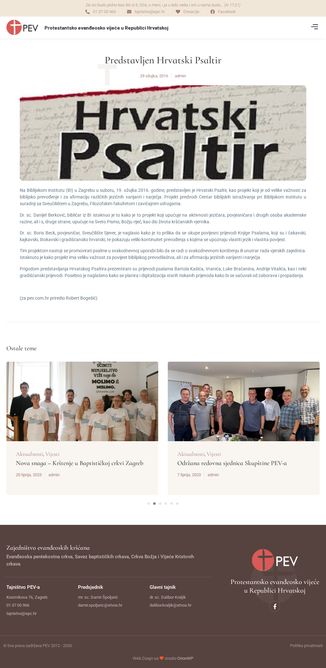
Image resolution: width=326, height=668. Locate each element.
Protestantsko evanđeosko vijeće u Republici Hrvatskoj (106, 27)
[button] (314, 27)
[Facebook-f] (274, 606)
